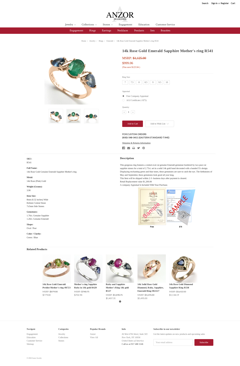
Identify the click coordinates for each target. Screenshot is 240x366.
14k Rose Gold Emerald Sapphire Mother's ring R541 (138, 41)
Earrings (106, 30)
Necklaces (122, 30)
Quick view (56, 266)
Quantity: (126, 107)
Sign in (214, 3)
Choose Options (57, 271)
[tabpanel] (56, 275)
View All (94, 337)
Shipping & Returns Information (136, 143)
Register (225, 3)
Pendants (139, 30)
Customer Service (165, 24)
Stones (107, 24)
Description (127, 158)
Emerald (110, 41)
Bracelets (165, 30)
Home (83, 41)
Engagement (125, 24)
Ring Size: (126, 77)
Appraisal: (126, 91)
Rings (92, 30)
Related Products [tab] (37, 249)
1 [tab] (120, 301)
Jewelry (69, 24)
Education (144, 24)
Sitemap (30, 344)
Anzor (93, 334)
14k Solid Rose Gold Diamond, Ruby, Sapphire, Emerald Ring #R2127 (151, 287)
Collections (88, 24)
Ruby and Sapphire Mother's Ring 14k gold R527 (117, 287)
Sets (152, 30)
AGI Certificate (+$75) (136, 100)
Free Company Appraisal (137, 96)
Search (205, 3)
